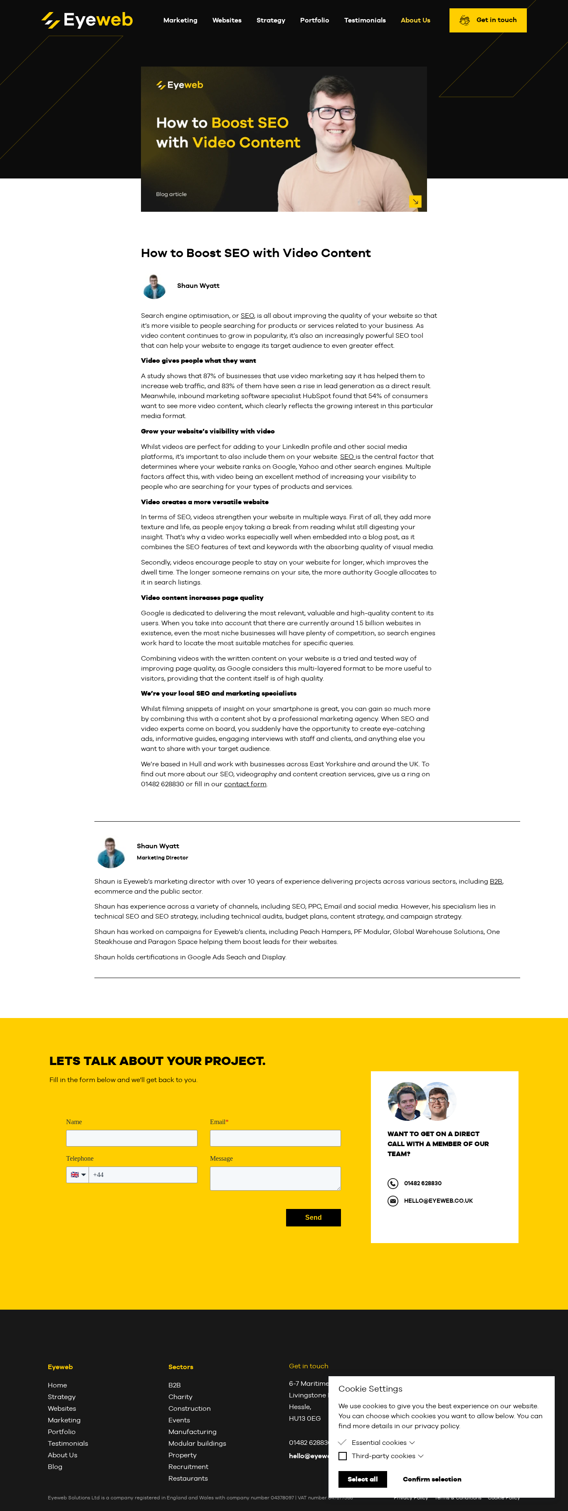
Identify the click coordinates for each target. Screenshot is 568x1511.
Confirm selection (432, 1479)
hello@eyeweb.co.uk (438, 1200)
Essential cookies (379, 1443)
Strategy (271, 20)
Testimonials (365, 20)
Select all (363, 1479)
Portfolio (314, 20)
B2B (496, 881)
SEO (247, 316)
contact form (245, 784)
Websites (227, 20)
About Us (415, 20)
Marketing (180, 20)
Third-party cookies (383, 1456)
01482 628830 (423, 1183)
